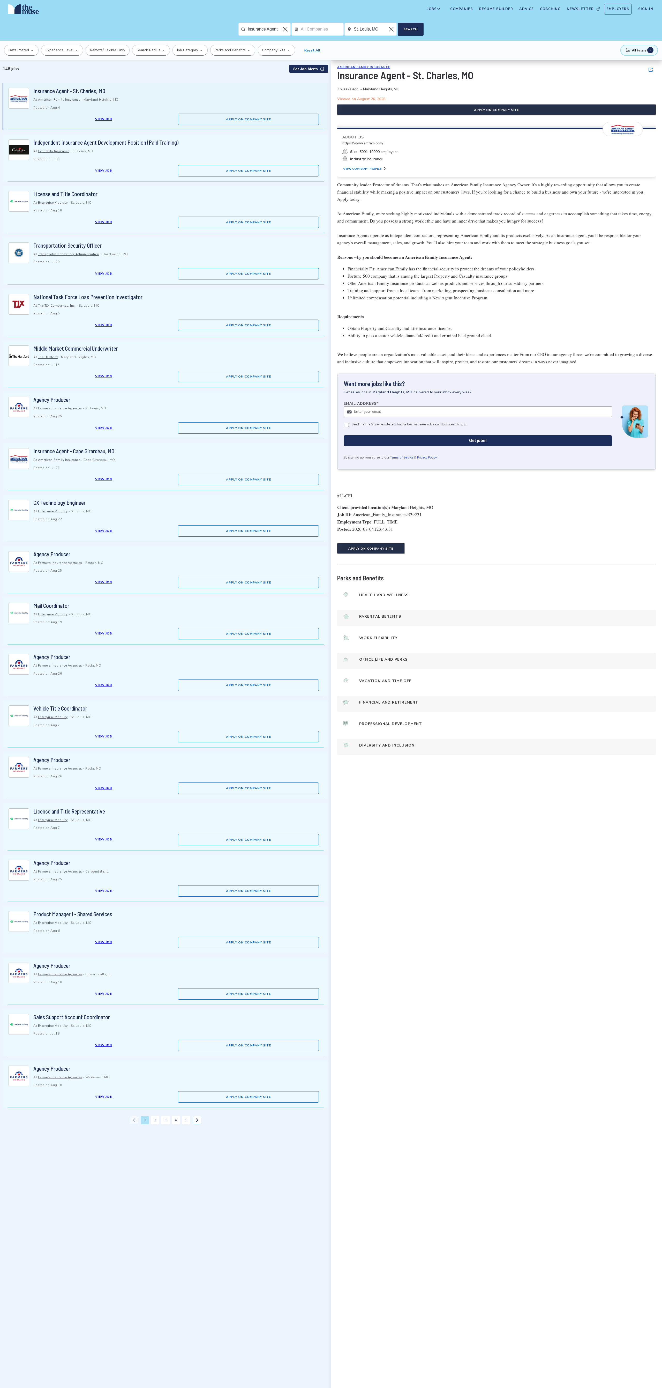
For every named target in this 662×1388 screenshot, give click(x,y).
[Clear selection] (285, 29)
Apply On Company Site (248, 119)
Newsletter (580, 9)
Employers (617, 9)
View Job (103, 119)
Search (410, 29)
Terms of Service (401, 457)
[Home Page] (23, 10)
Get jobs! (478, 440)
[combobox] (269, 29)
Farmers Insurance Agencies (60, 408)
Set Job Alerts (305, 69)
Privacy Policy (427, 457)
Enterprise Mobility (53, 203)
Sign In (645, 9)
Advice (526, 9)
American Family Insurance (59, 100)
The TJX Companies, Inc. (57, 306)
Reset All (312, 50)
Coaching (550, 9)
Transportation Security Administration (68, 254)
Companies (461, 9)
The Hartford (48, 357)
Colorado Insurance (53, 151)
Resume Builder (496, 9)
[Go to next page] (197, 1120)
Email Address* (361, 403)
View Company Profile (362, 169)
